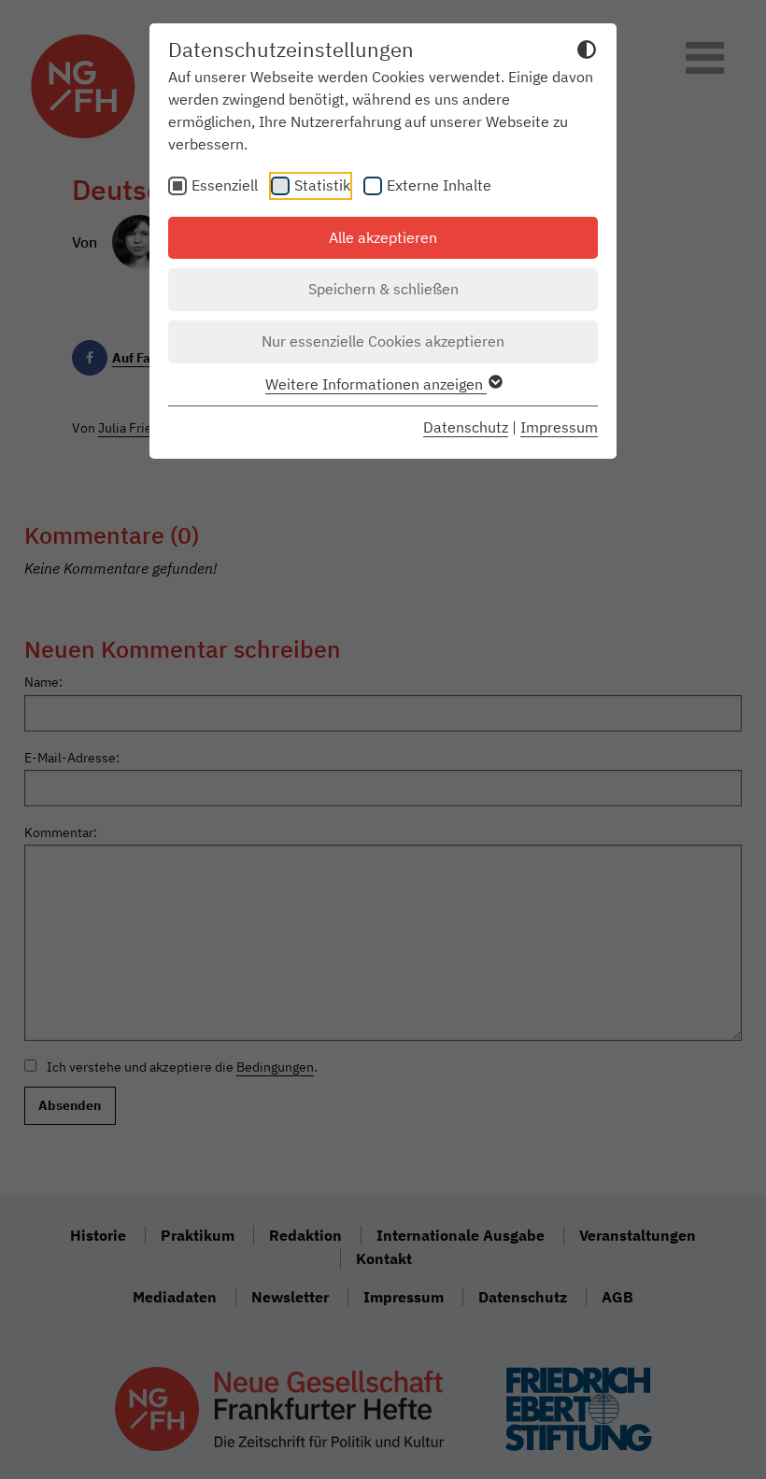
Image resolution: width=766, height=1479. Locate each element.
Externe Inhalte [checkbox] (439, 185)
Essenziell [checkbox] (225, 185)
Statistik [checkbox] (322, 185)
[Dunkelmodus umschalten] (586, 52)
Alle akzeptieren (383, 237)
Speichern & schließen (383, 288)
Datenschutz (465, 427)
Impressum (559, 427)
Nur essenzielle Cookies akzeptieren (383, 341)
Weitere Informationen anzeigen (376, 384)
